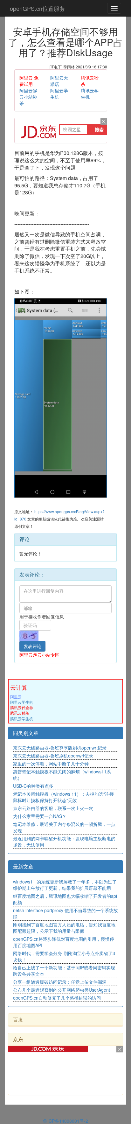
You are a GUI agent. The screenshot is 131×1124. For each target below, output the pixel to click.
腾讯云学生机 (21, 718)
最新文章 (23, 866)
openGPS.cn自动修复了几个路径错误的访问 (57, 998)
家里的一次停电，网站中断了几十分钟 (51, 763)
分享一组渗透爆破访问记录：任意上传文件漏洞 (60, 982)
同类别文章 (25, 733)
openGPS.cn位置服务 (37, 8)
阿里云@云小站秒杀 (28, 96)
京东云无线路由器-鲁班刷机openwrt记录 (53, 755)
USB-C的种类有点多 (33, 786)
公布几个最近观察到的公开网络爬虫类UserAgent (61, 990)
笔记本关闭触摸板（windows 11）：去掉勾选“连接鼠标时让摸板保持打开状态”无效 (63, 797)
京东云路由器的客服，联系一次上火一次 (53, 808)
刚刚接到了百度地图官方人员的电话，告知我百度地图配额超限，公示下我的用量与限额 (64, 927)
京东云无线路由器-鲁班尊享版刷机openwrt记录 (60, 747)
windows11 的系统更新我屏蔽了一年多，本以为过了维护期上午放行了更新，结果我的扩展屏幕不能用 (65, 884)
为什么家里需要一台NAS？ (39, 816)
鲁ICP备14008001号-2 (65, 1121)
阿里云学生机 (21, 702)
